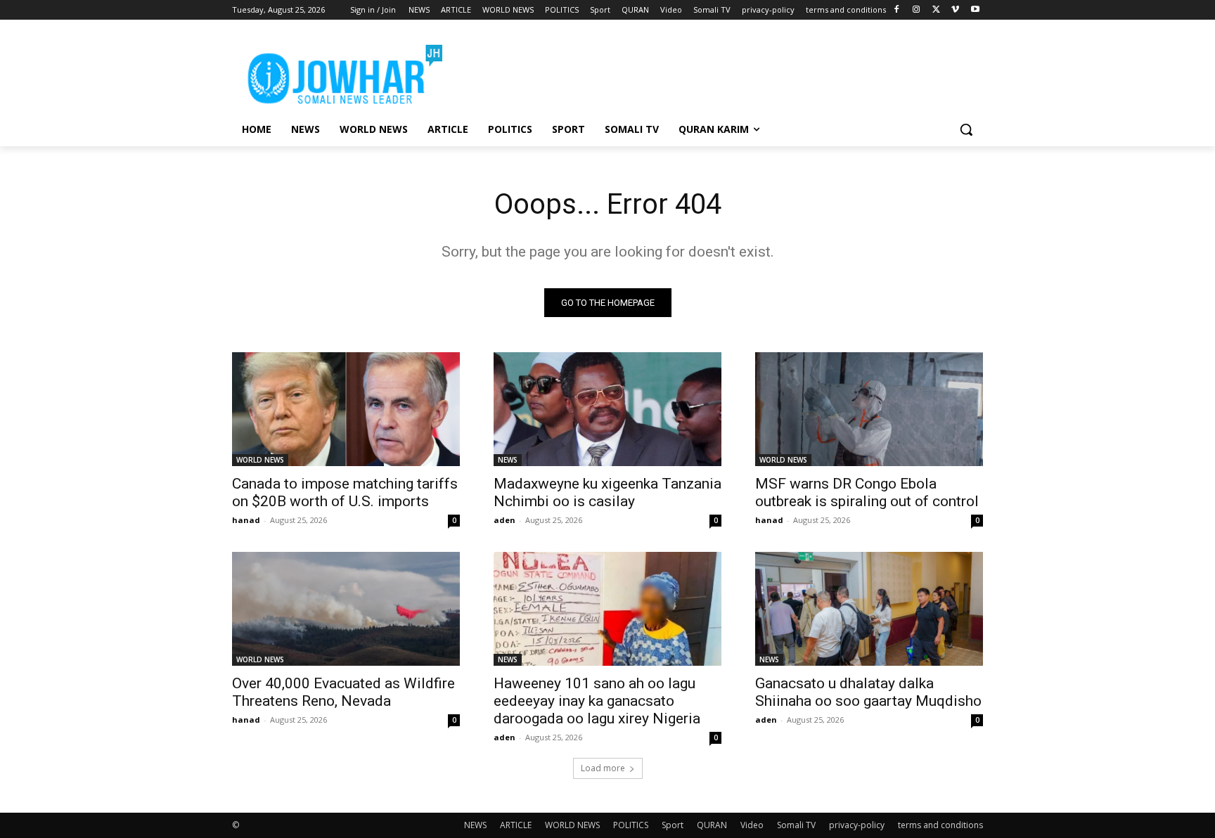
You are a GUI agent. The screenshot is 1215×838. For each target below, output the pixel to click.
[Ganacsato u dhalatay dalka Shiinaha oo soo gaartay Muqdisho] (869, 609)
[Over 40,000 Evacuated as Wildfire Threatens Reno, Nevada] (346, 609)
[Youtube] (975, 10)
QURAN (712, 825)
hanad (246, 520)
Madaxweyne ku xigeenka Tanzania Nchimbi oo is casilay (607, 492)
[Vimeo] (955, 10)
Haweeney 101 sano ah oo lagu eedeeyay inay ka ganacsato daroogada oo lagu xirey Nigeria (597, 701)
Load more (603, 768)
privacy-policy (857, 825)
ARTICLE (516, 825)
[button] (966, 129)
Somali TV (796, 825)
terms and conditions (940, 825)
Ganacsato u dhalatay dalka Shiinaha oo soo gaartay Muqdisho (868, 692)
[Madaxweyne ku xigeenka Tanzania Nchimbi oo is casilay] (607, 409)
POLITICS (630, 825)
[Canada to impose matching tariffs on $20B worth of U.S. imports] (346, 409)
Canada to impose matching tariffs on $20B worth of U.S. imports (345, 492)
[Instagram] (916, 10)
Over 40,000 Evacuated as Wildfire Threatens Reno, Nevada (343, 692)
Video (752, 825)
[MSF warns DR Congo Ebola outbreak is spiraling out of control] (869, 409)
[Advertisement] (713, 71)
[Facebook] (897, 10)
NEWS (508, 460)
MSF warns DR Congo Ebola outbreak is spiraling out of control (867, 492)
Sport (672, 825)
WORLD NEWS (260, 460)
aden (504, 520)
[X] (936, 10)
